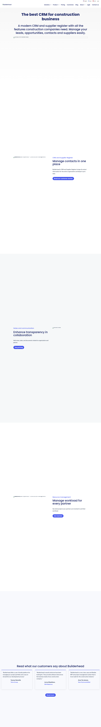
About (82, 5)
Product (55, 5)
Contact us (95, 5)
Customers (70, 5)
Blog (77, 5)
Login (98, 1)
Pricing (63, 5)
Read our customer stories (63, 179)
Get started (58, 516)
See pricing (19, 347)
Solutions (47, 5)
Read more (50, 695)
